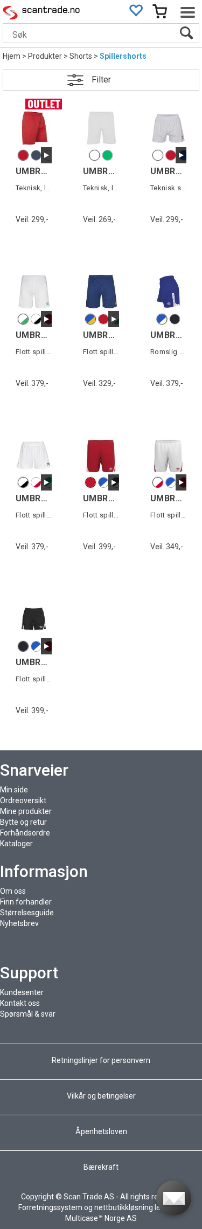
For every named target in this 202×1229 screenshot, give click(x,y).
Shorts (80, 56)
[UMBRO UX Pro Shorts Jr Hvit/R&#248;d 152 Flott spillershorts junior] (168, 455)
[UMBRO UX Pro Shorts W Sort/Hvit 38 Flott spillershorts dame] (34, 618)
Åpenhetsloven (101, 1131)
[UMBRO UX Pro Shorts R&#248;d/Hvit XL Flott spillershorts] (101, 455)
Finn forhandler (26, 901)
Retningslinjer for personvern (102, 1060)
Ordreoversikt (23, 800)
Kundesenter (22, 992)
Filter (101, 79)
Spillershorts (123, 56)
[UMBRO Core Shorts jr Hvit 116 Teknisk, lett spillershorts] (101, 128)
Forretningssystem (50, 1207)
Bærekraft (101, 1167)
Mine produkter (26, 811)
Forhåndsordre (25, 832)
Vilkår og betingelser (101, 1096)
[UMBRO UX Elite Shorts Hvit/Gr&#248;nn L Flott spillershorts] (34, 291)
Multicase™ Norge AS (101, 1218)
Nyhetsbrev (19, 923)
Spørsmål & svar (27, 1014)
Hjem (11, 56)
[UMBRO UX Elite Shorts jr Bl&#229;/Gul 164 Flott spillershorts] (101, 291)
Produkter (45, 56)
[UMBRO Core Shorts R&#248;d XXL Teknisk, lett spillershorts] (34, 128)
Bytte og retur (23, 822)
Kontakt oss (20, 1003)
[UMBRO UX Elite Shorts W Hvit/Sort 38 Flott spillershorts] (34, 455)
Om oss (13, 891)
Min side (14, 789)
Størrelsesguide (27, 912)
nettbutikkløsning (123, 1207)
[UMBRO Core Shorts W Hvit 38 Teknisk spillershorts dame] (168, 128)
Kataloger (16, 843)
